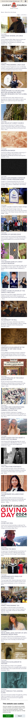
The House (3, 34)
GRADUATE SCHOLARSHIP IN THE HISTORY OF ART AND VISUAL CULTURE (13, 349)
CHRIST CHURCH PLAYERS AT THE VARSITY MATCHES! (13, 291)
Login (18, 1)
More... (10, 44)
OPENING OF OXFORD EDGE (11, 234)
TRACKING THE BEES (8, 549)
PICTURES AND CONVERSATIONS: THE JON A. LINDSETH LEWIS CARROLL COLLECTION (12, 408)
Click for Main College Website (9, 1)
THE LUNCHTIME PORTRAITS (11, 467)
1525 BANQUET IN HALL (9, 320)
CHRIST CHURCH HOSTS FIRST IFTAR (14, 207)
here (9, 712)
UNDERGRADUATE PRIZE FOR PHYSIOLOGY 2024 (11, 577)
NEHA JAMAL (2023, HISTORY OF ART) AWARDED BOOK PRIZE (14, 633)
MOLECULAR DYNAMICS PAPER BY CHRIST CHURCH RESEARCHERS (13, 178)
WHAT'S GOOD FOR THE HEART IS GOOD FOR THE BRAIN (13, 438)
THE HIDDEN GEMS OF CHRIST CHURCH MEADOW (11, 262)
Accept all (8, 715)
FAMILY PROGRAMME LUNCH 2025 (13, 65)
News (2, 12)
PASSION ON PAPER (8, 150)
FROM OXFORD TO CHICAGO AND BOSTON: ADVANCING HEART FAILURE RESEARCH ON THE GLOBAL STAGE (14, 93)
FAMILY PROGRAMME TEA (10, 605)
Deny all (20, 715)
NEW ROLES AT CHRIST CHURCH (12, 123)
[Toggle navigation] (25, 1)
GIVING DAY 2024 (7, 523)
